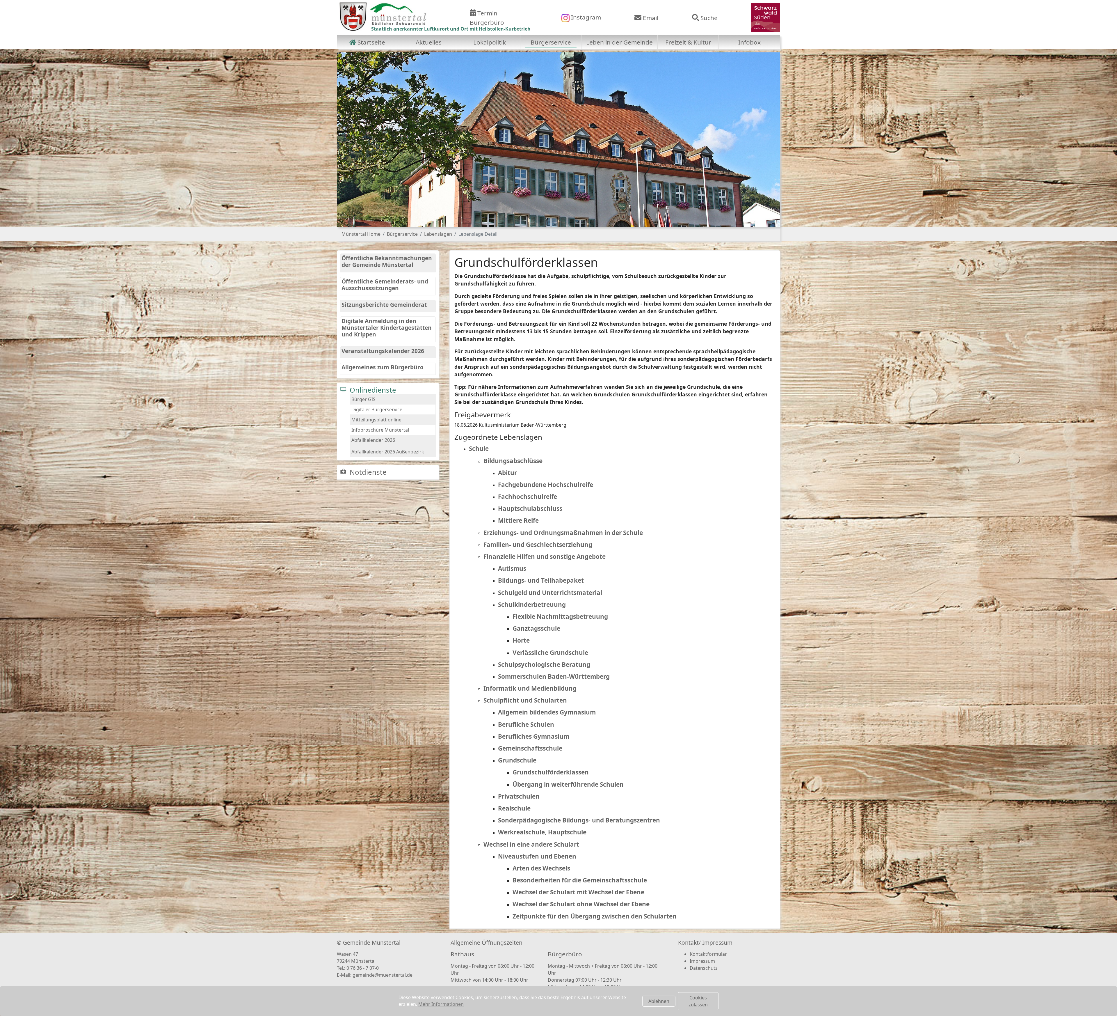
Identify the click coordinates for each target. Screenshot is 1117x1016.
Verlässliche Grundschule (550, 652)
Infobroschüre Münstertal (380, 430)
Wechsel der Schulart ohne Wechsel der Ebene (581, 904)
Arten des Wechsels (541, 868)
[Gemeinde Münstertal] (383, 16)
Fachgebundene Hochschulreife (545, 484)
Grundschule (517, 760)
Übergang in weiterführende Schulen (568, 784)
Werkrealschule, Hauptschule (542, 832)
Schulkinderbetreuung (532, 604)
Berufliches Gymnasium (533, 736)
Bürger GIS (363, 399)
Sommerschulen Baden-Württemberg (554, 676)
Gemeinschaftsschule (530, 748)
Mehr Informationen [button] (441, 1004)
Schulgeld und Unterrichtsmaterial (550, 592)
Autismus (512, 568)
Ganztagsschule (536, 628)
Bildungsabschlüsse (513, 461)
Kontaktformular (708, 954)
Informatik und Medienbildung (530, 688)
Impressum (702, 961)
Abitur (507, 473)
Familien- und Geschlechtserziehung (537, 544)
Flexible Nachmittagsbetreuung (560, 616)
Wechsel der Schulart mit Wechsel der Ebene (578, 892)
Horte (521, 640)
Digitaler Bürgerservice (376, 409)
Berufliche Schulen (526, 724)
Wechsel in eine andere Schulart (531, 844)
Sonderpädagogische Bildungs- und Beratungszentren (579, 820)
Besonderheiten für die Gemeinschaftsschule (580, 880)
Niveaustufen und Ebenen (537, 856)
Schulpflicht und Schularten (525, 700)
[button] (351, 139)
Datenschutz (704, 968)
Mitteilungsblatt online (376, 419)
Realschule (514, 808)
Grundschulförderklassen (551, 772)
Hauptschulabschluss (530, 508)
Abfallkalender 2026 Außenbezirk (387, 451)
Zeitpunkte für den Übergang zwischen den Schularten (595, 916)
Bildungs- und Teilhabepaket (541, 580)
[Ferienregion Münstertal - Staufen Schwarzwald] (765, 17)
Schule (479, 448)
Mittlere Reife (518, 520)
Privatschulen (519, 796)
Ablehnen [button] (658, 1001)
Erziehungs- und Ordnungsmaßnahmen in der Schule (563, 533)
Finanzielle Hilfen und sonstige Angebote (544, 556)
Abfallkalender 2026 (373, 440)
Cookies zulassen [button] (698, 1001)
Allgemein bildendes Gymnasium (547, 712)
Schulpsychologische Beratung (544, 664)
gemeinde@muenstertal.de (382, 975)
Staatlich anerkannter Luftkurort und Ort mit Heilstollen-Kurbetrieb (450, 29)
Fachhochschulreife (527, 496)
